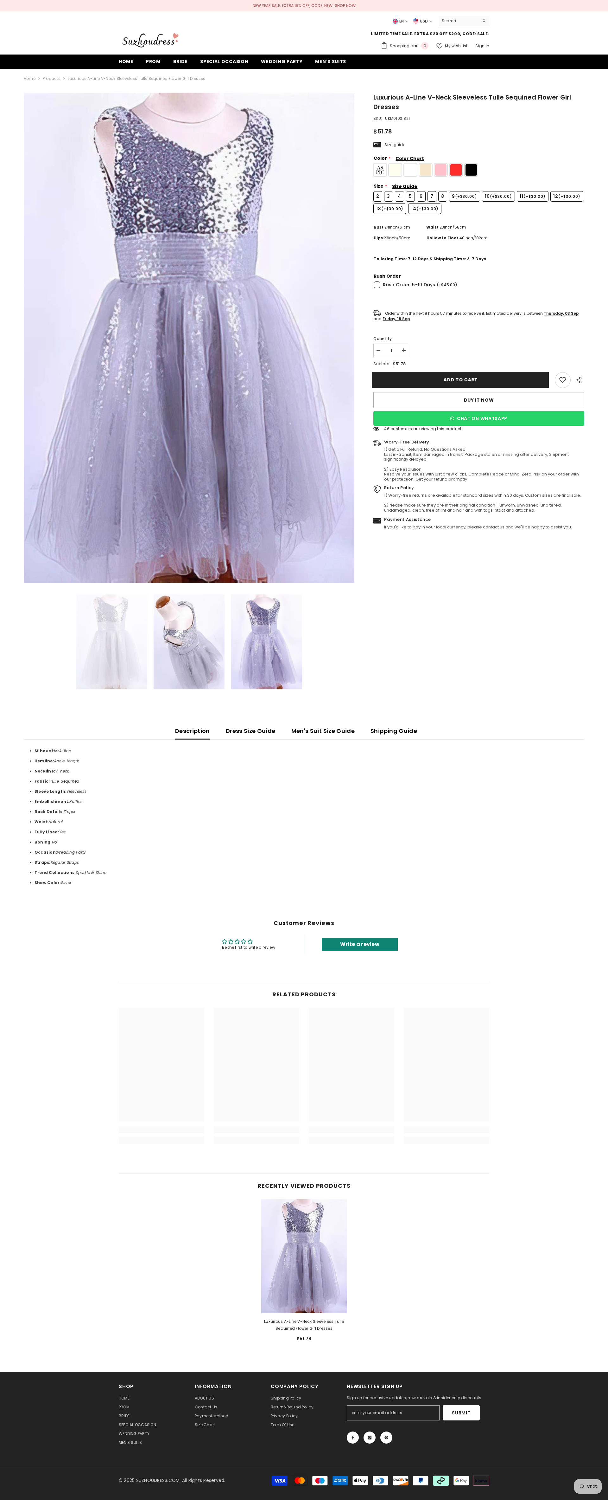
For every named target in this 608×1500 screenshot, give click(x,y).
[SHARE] (577, 380)
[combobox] (459, 21)
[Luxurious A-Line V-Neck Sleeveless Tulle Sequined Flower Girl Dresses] (304, 1256)
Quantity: (383, 338)
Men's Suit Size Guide (323, 731)
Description (192, 731)
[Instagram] (370, 1438)
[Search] (464, 21)
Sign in (482, 45)
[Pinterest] (386, 1438)
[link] (563, 380)
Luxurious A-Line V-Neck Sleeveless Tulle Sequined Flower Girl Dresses (304, 1325)
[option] (189, 338)
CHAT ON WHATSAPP (482, 418)
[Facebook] (353, 1438)
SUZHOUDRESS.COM (158, 1480)
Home (29, 78)
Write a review (359, 944)
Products (51, 78)
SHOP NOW (345, 5)
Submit (461, 1413)
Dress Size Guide (251, 731)
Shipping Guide (393, 731)
